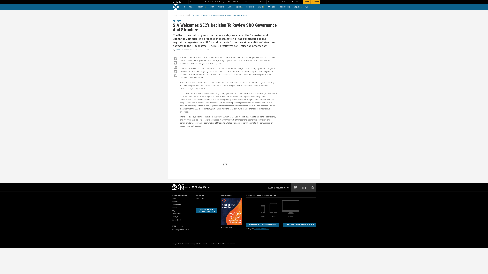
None (178, 49)
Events (230, 6)
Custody (177, 21)
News (191, 6)
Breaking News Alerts (180, 229)
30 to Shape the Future (241, 2)
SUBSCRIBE (315, 2)
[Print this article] (175, 76)
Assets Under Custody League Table (217, 2)
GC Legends (272, 6)
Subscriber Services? (261, 229)
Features (201, 6)
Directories (250, 6)
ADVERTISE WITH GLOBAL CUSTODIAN (207, 210)
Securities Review (259, 2)
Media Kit (200, 198)
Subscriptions (272, 2)
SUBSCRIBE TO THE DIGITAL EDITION (300, 225)
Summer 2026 (226, 227)
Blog (173, 210)
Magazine (297, 6)
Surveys (260, 6)
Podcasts (221, 6)
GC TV (212, 6)
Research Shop (285, 6)
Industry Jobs (285, 2)
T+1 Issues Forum (196, 2)
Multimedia (176, 204)
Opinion (238, 6)
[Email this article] (175, 71)
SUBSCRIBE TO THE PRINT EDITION (262, 225)
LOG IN (306, 2)
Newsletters (296, 2)
